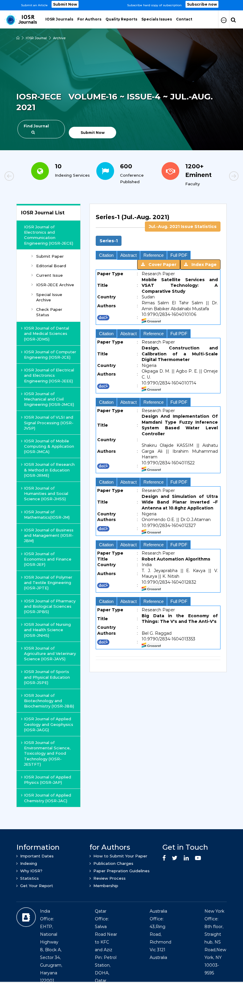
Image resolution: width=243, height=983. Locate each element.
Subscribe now (202, 4)
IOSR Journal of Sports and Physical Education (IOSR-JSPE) (47, 677)
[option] (121, 5)
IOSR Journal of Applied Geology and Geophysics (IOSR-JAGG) (48, 724)
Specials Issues (156, 19)
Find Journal (36, 126)
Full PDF (178, 255)
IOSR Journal (36, 38)
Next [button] (213, 177)
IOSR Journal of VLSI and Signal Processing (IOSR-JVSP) (48, 422)
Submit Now (65, 4)
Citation (106, 255)
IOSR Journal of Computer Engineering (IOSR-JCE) (50, 354)
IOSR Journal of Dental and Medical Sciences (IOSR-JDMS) (46, 333)
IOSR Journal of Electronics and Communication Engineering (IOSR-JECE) (48, 235)
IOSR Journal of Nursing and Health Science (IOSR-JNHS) (47, 629)
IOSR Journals (59, 19)
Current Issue (49, 275)
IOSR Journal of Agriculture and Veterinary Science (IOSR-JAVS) (50, 653)
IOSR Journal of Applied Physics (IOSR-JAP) (47, 780)
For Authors (89, 19)
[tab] (158, 220)
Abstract (128, 255)
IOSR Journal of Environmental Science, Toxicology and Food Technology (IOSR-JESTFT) (47, 753)
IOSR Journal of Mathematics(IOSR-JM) (47, 514)
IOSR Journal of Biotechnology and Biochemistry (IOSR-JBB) (49, 700)
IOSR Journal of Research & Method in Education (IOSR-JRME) (49, 469)
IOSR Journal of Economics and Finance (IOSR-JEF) (47, 559)
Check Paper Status (49, 312)
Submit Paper (50, 256)
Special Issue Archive (49, 297)
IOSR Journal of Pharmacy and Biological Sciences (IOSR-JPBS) (50, 606)
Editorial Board (51, 265)
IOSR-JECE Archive (55, 284)
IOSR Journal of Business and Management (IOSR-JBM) (48, 535)
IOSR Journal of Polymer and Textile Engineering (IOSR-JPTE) (48, 582)
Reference (153, 255)
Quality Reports (121, 19)
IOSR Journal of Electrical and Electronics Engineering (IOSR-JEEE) (49, 375)
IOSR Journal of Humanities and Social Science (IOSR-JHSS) (46, 493)
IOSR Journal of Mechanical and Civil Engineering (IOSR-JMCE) (49, 399)
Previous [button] (30, 177)
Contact (184, 19)
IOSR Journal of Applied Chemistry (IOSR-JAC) (47, 798)
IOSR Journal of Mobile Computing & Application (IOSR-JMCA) (49, 446)
